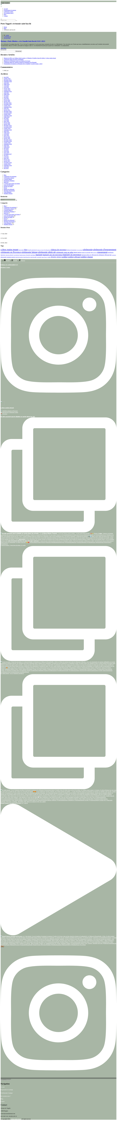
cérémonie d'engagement (104, 249)
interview (3, 255)
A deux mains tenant (16, 1119)
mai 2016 (6, 168)
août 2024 (6, 83)
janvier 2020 (7, 124)
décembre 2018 (8, 140)
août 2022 (6, 93)
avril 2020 (6, 120)
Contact (6, 16)
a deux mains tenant (9, 249)
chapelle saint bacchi (32, 249)
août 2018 (6, 145)
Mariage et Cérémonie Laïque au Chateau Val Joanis (17, 61)
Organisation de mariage (10, 10)
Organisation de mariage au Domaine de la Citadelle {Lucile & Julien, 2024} (23, 63)
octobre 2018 (7, 142)
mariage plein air (86, 255)
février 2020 (7, 122)
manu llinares (32, 255)
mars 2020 (6, 121)
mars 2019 (6, 135)
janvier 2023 (7, 88)
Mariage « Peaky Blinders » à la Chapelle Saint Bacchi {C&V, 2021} (23, 41)
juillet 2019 (6, 132)
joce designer (16, 255)
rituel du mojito (26, 257)
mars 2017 (6, 158)
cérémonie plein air (47, 252)
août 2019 (6, 131)
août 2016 (6, 167)
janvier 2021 (7, 110)
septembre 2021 (8, 107)
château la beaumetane (72, 249)
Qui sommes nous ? (9, 13)
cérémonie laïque (29, 252)
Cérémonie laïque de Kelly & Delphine (13, 59)
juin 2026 (6, 77)
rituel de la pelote (19, 257)
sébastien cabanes (56, 257)
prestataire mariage (11, 257)
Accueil (6, 8)
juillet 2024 (6, 84)
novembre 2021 (8, 104)
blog (25, 250)
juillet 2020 (6, 117)
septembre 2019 (8, 130)
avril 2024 (6, 85)
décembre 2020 (8, 111)
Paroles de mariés (8, 186)
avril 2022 (6, 98)
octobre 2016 (7, 164)
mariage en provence (72, 254)
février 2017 (7, 159)
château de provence (59, 250)
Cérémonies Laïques (9, 178)
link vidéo (28, 255)
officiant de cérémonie (97, 255)
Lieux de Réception (9, 185)
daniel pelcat (77, 252)
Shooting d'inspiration (9, 190)
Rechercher (3, 49)
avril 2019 (6, 134)
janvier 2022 (7, 101)
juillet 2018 (6, 147)
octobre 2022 (7, 90)
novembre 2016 (8, 162)
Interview (6, 182)
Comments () (7, 36)
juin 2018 (6, 148)
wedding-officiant (74, 257)
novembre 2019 (8, 127)
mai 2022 (6, 97)
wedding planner (86, 257)
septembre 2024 (8, 81)
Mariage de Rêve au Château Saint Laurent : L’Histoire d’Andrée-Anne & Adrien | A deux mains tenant (30, 58)
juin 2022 (6, 95)
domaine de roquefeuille (85, 252)
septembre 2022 (8, 91)
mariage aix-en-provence (53, 255)
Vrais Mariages (7, 192)
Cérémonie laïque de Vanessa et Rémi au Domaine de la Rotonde (20, 62)
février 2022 (7, 100)
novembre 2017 (8, 154)
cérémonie (88, 249)
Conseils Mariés (8, 179)
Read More (3, 48)
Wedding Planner (8, 193)
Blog (5, 14)
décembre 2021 (8, 103)
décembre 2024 (8, 80)
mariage (39, 255)
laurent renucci (23, 255)
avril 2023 (6, 87)
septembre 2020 (8, 115)
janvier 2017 (7, 161)
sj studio (48, 257)
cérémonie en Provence (11, 252)
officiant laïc (108, 255)
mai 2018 (6, 149)
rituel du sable (33, 257)
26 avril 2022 (7, 38)
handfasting (110, 252)
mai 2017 (6, 155)
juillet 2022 (6, 94)
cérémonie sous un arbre (64, 252)
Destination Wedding (9, 180)
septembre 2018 (8, 144)
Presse (5, 188)
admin (7, 35)
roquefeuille (39, 257)
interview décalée (9, 255)
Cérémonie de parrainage (10, 176)
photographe (3, 257)
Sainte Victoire (44, 257)
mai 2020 (6, 118)
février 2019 (7, 137)
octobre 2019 (7, 128)
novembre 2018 (8, 141)
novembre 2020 (8, 112)
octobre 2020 (7, 114)
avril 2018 (6, 151)
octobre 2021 (7, 105)
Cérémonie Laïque (8, 11)
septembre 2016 (8, 165)
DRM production (94, 252)
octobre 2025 (7, 78)
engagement (102, 252)
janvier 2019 (7, 138)
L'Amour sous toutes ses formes (12, 183)
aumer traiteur (21, 249)
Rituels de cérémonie (9, 189)
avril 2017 (6, 157)
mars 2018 (6, 152)
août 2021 (6, 108)
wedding (65, 257)
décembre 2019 (8, 125)
